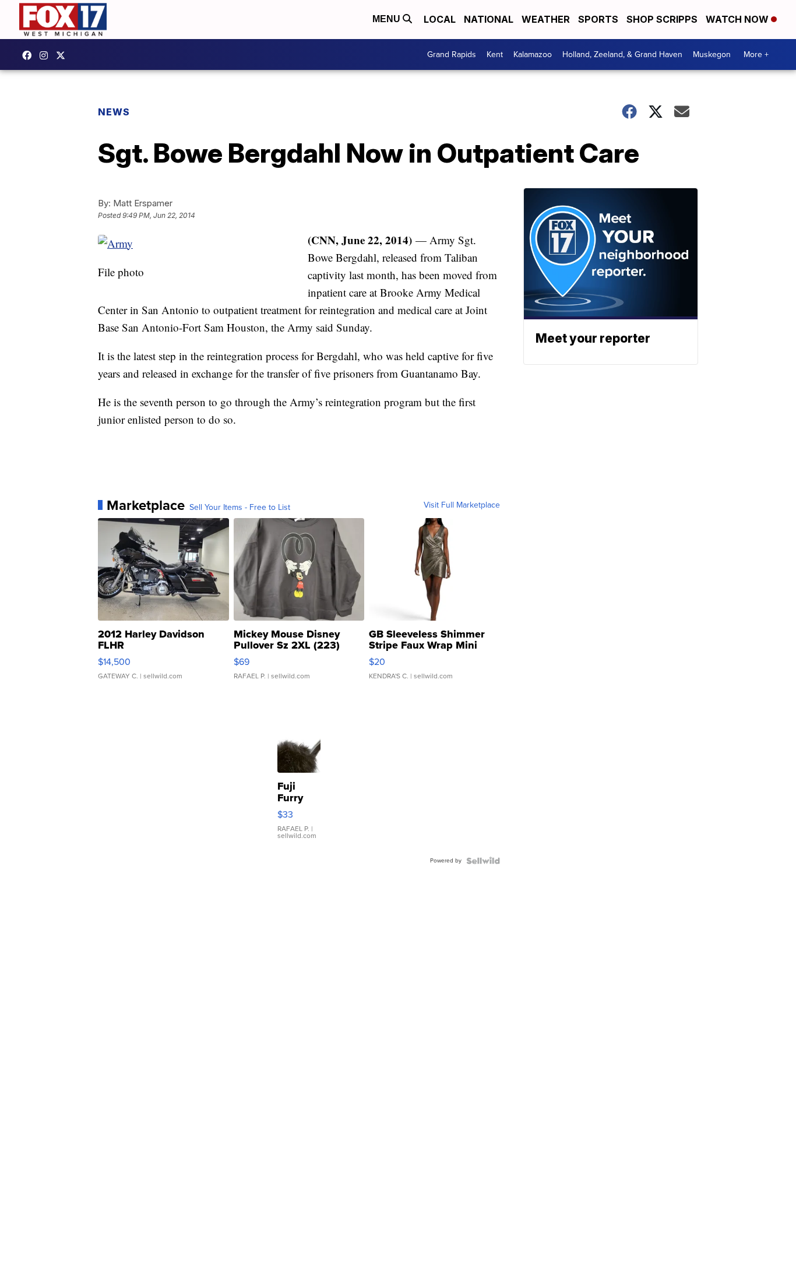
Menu (387, 19)
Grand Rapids (451, 54)
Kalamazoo (532, 54)
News (114, 112)
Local (440, 19)
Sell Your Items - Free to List (239, 508)
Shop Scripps (662, 19)
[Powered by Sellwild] (483, 861)
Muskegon (712, 54)
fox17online (29, 55)
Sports (598, 19)
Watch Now (738, 19)
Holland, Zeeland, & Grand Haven (622, 54)
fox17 (63, 55)
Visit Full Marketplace (462, 505)
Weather (546, 19)
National (488, 19)
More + (756, 54)
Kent (495, 54)
